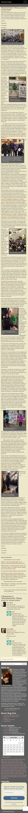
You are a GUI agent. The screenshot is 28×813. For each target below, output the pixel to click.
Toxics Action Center (12, 281)
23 (22, 749)
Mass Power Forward (14, 165)
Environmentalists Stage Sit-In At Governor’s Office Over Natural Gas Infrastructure (13, 562)
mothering (23, 770)
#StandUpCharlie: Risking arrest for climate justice (13, 9)
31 (5, 753)
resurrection (4, 775)
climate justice (10, 764)
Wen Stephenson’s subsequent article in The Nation (12, 464)
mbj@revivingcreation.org (10, 710)
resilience (21, 773)
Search (24, 664)
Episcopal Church (5, 767)
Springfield (3, 776)
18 (8, 749)
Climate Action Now (14, 443)
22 (19, 749)
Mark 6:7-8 (4, 95)
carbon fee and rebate (9, 761)
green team (4, 768)
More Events (6, 757)
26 (11, 751)
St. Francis (9, 776)
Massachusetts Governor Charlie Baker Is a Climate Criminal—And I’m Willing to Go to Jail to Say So (13, 576)
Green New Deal (23, 767)
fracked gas (15, 767)
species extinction (17, 775)
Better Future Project (11, 282)
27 (14, 751)
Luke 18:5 (13, 531)
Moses (19, 770)
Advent (2, 759)
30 (22, 751)
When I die (6, 718)
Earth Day (17, 765)
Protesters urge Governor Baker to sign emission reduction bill (13, 584)
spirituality (24, 775)
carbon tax (17, 761)
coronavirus (17, 764)
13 (14, 747)
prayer (12, 773)
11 (8, 747)
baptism (10, 759)
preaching (16, 773)
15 (19, 747)
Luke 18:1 (12, 522)
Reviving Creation (6, 2)
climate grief (4, 764)
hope (8, 768)
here (25, 571)
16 (22, 747)
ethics (11, 767)
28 (17, 751)
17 (5, 749)
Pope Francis (7, 773)
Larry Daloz (10, 629)
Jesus (11, 768)
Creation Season (5, 765)
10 (5, 747)
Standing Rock (15, 776)
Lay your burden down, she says (11, 715)
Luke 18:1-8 (20, 525)
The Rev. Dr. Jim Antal (15, 287)
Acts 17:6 (13, 107)
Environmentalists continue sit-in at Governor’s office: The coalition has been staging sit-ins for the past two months (13, 567)
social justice (10, 775)
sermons (6, 727)
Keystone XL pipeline (18, 768)
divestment (12, 765)
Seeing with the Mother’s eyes (11, 716)
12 (11, 747)
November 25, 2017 (11, 604)
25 (8, 751)
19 (11, 749)
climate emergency (19, 762)
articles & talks (7, 733)
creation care (23, 764)
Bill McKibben (16, 759)
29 (19, 751)
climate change (11, 762)
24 (5, 751)
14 (17, 747)
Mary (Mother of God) (12, 770)
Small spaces (15, 721)
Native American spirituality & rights (9, 772)
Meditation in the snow (9, 719)
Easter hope (23, 765)
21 (17, 749)
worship (6, 778)
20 (14, 749)
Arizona (6, 759)
